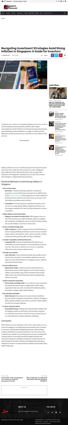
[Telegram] (61, 1)
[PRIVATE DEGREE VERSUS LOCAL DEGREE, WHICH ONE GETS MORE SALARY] (51, 113)
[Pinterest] (61, 55)
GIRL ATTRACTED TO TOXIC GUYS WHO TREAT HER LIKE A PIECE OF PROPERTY (36, 379)
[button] (64, 13)
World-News (58, 121)
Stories (3, 18)
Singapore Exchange (15, 195)
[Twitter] (63, 1)
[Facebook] (57, 1)
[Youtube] (65, 1)
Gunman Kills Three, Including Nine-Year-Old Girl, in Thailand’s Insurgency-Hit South (12, 379)
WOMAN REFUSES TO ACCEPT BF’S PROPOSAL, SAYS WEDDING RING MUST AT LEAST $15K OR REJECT (60, 150)
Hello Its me (6, 55)
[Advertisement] (42, 7)
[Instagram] (59, 1)
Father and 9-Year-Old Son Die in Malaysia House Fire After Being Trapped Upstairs (60, 138)
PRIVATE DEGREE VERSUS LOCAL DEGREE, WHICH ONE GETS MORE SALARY (60, 115)
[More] (65, 55)
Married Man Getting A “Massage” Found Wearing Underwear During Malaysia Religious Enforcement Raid (60, 126)
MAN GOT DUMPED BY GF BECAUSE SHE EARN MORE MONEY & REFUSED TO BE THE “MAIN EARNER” (57, 105)
